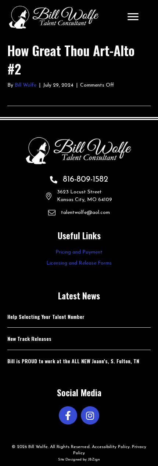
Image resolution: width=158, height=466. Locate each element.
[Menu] (133, 17)
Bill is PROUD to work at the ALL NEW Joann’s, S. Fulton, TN (73, 361)
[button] (68, 415)
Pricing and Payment (79, 252)
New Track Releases (29, 338)
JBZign (94, 460)
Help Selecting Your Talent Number (46, 316)
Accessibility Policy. (111, 447)
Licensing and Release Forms (79, 263)
